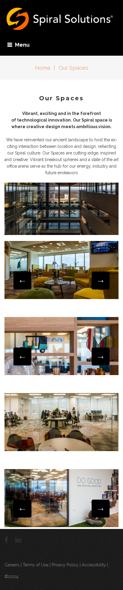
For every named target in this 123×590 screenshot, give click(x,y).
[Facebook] (6, 539)
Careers (11, 564)
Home (42, 68)
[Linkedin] (18, 539)
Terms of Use (35, 564)
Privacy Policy (65, 564)
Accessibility (94, 564)
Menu (22, 45)
